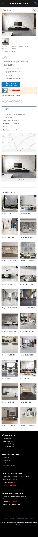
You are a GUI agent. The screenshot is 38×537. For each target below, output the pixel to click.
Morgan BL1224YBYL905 (28, 260)
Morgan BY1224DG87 (27, 331)
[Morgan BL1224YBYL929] (10, 321)
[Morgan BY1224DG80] (28, 274)
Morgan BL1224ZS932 (9, 260)
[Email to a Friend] (13, 101)
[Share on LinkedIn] (20, 101)
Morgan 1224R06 (7, 284)
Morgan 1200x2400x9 (9, 48)
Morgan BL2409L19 (26, 402)
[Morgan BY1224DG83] (10, 415)
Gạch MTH (6, 457)
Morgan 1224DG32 (26, 213)
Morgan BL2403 (25, 378)
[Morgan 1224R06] (10, 274)
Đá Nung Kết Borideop (9, 465)
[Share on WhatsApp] (3, 101)
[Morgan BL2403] (28, 368)
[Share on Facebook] (6, 101)
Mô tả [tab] (7, 109)
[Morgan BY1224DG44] (10, 344)
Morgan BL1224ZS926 (27, 237)
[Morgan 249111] (10, 368)
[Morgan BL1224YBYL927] (28, 297)
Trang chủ (5, 47)
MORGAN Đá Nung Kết (26, 47)
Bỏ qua (21, 525)
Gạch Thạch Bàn (18, 518)
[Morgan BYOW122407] (28, 344)
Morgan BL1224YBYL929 (9, 331)
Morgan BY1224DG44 (9, 355)
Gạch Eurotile (7, 460)
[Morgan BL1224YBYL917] (28, 415)
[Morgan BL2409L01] (10, 391)
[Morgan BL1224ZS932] (10, 250)
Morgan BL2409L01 (8, 402)
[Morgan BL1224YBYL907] (10, 297)
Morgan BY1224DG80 (27, 284)
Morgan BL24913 (7, 213)
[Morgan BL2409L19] (28, 391)
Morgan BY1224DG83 (9, 425)
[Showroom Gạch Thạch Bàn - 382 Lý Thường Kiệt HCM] (19, 3)
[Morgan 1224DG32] (28, 203)
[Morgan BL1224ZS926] (28, 226)
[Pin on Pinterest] (17, 101)
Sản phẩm (14, 47)
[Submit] (34, 10)
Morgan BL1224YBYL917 (28, 425)
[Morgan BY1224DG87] (28, 321)
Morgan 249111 (7, 378)
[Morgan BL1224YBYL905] (28, 250)
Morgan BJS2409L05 (8, 237)
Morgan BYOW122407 (27, 355)
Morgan (15, 114)
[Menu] (3, 3)
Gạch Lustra (6, 463)
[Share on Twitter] (10, 101)
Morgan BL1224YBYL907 (9, 308)
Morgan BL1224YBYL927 (28, 308)
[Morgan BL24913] (10, 203)
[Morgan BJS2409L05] (10, 226)
